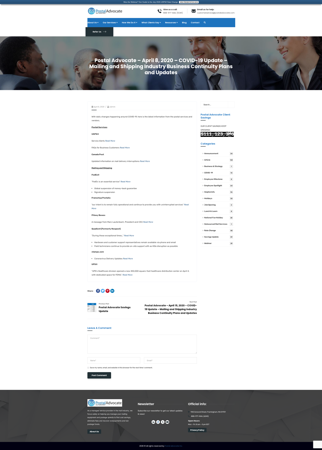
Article (218, 160)
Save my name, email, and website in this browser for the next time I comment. (121, 368)
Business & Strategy (218, 166)
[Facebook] (98, 291)
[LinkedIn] (112, 291)
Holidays (218, 198)
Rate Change (218, 230)
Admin (112, 106)
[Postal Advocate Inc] (120, 11)
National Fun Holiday (218, 218)
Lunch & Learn (218, 211)
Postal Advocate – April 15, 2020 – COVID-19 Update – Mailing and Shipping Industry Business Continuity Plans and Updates (171, 309)
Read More (110, 141)
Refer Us (97, 31)
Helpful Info (218, 192)
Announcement (218, 153)
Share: (90, 291)
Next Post (193, 302)
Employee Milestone (218, 179)
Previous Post (104, 304)
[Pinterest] (108, 291)
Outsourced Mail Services (218, 224)
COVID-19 (218, 173)
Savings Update (218, 237)
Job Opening (218, 205)
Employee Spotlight (218, 185)
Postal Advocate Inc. (174, 446)
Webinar (218, 243)
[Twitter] (103, 291)
